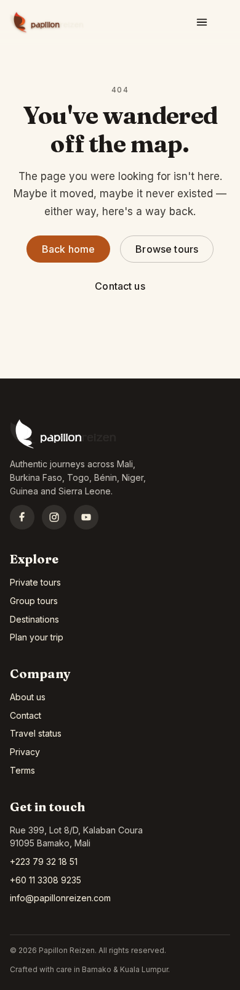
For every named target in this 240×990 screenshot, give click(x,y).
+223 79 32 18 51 (44, 861)
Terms (22, 770)
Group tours (34, 600)
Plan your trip (36, 637)
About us (28, 697)
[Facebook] (22, 517)
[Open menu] (201, 22)
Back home (68, 249)
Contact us (120, 286)
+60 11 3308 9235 (45, 880)
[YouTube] (86, 517)
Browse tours (166, 249)
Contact (25, 715)
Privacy (25, 752)
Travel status (36, 733)
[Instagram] (54, 517)
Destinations (34, 619)
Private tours (35, 582)
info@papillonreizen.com (60, 898)
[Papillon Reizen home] (47, 22)
